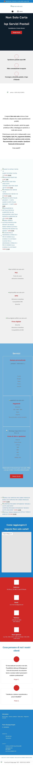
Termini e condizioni (13, 716)
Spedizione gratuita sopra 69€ (16, 59)
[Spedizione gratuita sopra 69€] (17, 56)
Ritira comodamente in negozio (16, 68)
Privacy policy (5, 716)
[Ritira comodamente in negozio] (17, 65)
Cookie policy (20, 716)
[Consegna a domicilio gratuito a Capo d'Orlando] (17, 74)
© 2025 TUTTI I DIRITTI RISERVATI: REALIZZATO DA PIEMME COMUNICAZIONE (16, 757)
